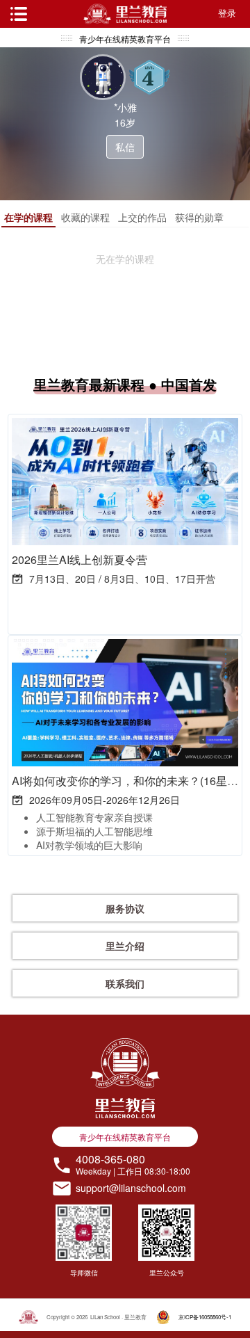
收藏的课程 (85, 217)
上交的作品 (142, 217)
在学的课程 (28, 217)
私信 (125, 147)
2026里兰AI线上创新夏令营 (79, 559)
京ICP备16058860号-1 (204, 1317)
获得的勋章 (199, 217)
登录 (227, 12)
